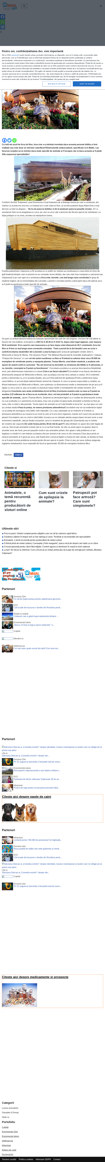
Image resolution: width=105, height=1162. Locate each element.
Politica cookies (26, 1159)
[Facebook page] (21, 580)
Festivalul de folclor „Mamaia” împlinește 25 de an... (37, 779)
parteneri (15, 55)
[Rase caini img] (19, 821)
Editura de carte (9, 1150)
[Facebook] (4, 140)
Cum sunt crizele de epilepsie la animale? (53, 497)
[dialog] (52, 68)
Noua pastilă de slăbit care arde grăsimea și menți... (37, 849)
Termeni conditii (9, 1159)
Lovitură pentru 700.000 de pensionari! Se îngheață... (38, 840)
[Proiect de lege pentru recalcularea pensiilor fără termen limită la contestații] (7, 788)
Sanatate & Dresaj (10, 1112)
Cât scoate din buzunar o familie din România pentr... (38, 607)
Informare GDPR (43, 1159)
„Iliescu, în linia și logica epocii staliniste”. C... (34, 625)
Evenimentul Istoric (10, 1136)
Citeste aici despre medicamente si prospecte (35, 977)
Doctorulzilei (7, 1154)
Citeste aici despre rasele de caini (26, 796)
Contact (56, 1159)
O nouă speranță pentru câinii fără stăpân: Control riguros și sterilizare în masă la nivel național (47, 547)
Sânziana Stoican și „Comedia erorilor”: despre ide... (25, 756)
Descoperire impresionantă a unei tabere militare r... (37, 770)
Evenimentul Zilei (10, 1132)
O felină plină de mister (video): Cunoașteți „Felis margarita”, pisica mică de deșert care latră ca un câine (51, 543)
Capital (5, 1127)
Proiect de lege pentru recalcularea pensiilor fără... (36, 788)
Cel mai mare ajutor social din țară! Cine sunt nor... (36, 648)
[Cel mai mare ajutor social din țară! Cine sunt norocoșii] (7, 649)
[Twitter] (9, 140)
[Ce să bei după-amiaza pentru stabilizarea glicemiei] (7, 599)
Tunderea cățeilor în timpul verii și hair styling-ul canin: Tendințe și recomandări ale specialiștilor (47, 537)
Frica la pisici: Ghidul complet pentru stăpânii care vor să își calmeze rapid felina (40, 533)
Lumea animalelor (10, 1108)
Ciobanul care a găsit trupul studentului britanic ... (36, 616)
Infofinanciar (7, 1141)
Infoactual (6, 1145)
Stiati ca (5, 1117)
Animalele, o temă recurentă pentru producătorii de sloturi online (33, 540)
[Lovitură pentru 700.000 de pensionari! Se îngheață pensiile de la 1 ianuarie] (7, 840)
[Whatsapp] (14, 140)
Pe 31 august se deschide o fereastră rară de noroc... (37, 762)
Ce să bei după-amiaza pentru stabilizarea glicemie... (38, 599)
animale (18, 455)
